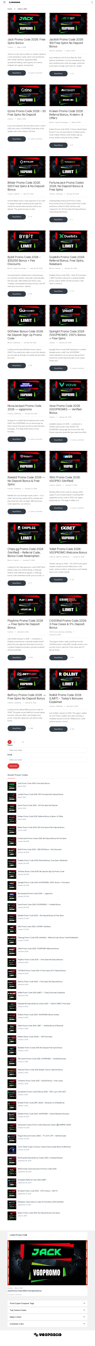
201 (73, 729)
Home (10, 9)
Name (10, 745)
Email (10, 755)
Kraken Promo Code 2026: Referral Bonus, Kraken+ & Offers (66, 114)
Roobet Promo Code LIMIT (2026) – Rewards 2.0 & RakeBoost (41, 1103)
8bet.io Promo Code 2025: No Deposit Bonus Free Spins (39, 1213)
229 (31, 657)
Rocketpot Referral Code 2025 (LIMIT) (32, 1180)
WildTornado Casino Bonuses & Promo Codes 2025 (37, 1169)
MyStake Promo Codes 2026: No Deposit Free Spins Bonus (40, 1048)
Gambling (59, 51)
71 (31, 583)
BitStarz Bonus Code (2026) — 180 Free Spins (35, 1037)
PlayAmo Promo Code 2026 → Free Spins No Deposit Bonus (25, 624)
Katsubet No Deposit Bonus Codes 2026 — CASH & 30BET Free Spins (44, 1004)
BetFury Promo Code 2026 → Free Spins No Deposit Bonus (27, 696)
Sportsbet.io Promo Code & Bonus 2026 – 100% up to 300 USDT (42, 1092)
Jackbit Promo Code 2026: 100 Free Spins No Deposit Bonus (66, 43)
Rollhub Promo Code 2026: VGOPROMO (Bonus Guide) (38, 1015)
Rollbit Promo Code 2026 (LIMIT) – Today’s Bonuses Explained (66, 698)
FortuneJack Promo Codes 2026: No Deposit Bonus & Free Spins (66, 186)
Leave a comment (36, 73)
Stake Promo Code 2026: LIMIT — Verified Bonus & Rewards (40, 1026)
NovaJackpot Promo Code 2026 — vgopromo (24, 407)
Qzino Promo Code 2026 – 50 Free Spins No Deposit (27, 112)
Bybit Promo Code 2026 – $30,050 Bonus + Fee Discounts (24, 260)
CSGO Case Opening (56, 632)
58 (31, 365)
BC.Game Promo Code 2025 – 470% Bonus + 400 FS (38, 1191)
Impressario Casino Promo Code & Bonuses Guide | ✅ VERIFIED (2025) (44, 1125)
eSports (52, 51)
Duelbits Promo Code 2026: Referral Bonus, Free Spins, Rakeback (67, 260)
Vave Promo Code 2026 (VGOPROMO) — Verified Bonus (65, 409)
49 (73, 579)
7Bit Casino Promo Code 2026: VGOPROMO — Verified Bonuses (42, 1059)
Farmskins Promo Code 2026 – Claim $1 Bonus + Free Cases (40, 1081)
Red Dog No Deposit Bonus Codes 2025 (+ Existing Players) (40, 1158)
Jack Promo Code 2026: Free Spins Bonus (34, 783)
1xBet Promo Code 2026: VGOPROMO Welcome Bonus (68, 550)
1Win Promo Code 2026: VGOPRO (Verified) (65, 479)
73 (73, 291)
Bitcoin (51, 122)
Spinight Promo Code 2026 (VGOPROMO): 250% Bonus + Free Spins (67, 335)
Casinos (10, 47)
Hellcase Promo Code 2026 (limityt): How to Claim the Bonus (40, 1070)
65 (31, 294)
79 (31, 217)
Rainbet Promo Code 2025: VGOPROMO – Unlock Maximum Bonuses (43, 1114)
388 (31, 728)
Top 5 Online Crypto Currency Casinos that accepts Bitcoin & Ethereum (44, 1147)
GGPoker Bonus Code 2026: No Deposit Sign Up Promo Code (26, 335)
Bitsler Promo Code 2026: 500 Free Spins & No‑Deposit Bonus (26, 186)
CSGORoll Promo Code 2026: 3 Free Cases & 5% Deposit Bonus (68, 624)
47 (73, 73)
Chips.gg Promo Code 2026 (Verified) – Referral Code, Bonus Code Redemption (25, 552)
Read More (17, 73)
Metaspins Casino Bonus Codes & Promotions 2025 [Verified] (41, 1202)
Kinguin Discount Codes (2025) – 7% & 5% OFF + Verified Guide (42, 1136)
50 (73, 657)
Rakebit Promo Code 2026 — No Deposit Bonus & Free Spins (26, 481)
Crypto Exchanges (61, 122)
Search (92, 2)
